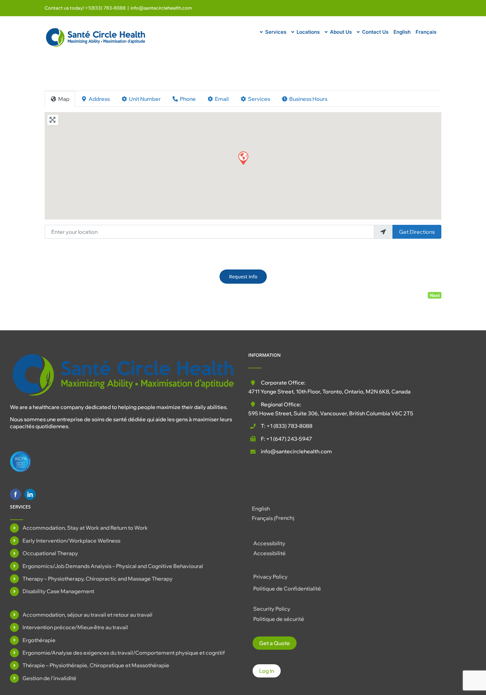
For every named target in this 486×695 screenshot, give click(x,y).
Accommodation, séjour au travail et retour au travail (87, 614)
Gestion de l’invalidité (49, 678)
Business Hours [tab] (308, 99)
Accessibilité (269, 553)
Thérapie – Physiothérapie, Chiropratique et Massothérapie (95, 665)
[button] (243, 157)
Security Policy (271, 608)
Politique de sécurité (278, 619)
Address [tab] (99, 99)
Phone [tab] (188, 99)
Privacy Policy (270, 576)
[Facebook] (15, 494)
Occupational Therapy (50, 553)
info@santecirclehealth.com (161, 8)
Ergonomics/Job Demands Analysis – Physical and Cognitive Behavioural (112, 566)
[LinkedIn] (30, 494)
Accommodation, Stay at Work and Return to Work (85, 527)
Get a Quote (274, 643)
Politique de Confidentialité (287, 588)
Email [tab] (222, 99)
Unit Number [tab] (145, 99)
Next (435, 295)
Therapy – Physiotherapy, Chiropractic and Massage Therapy (97, 578)
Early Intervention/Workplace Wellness (71, 540)
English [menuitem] (261, 508)
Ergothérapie (39, 640)
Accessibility (269, 543)
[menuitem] (402, 31)
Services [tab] (259, 99)
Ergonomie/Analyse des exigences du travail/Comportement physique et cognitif (123, 652)
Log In (266, 671)
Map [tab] (63, 99)
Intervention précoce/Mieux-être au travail (75, 627)
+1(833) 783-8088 (105, 8)
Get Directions (417, 231)
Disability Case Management (58, 591)
